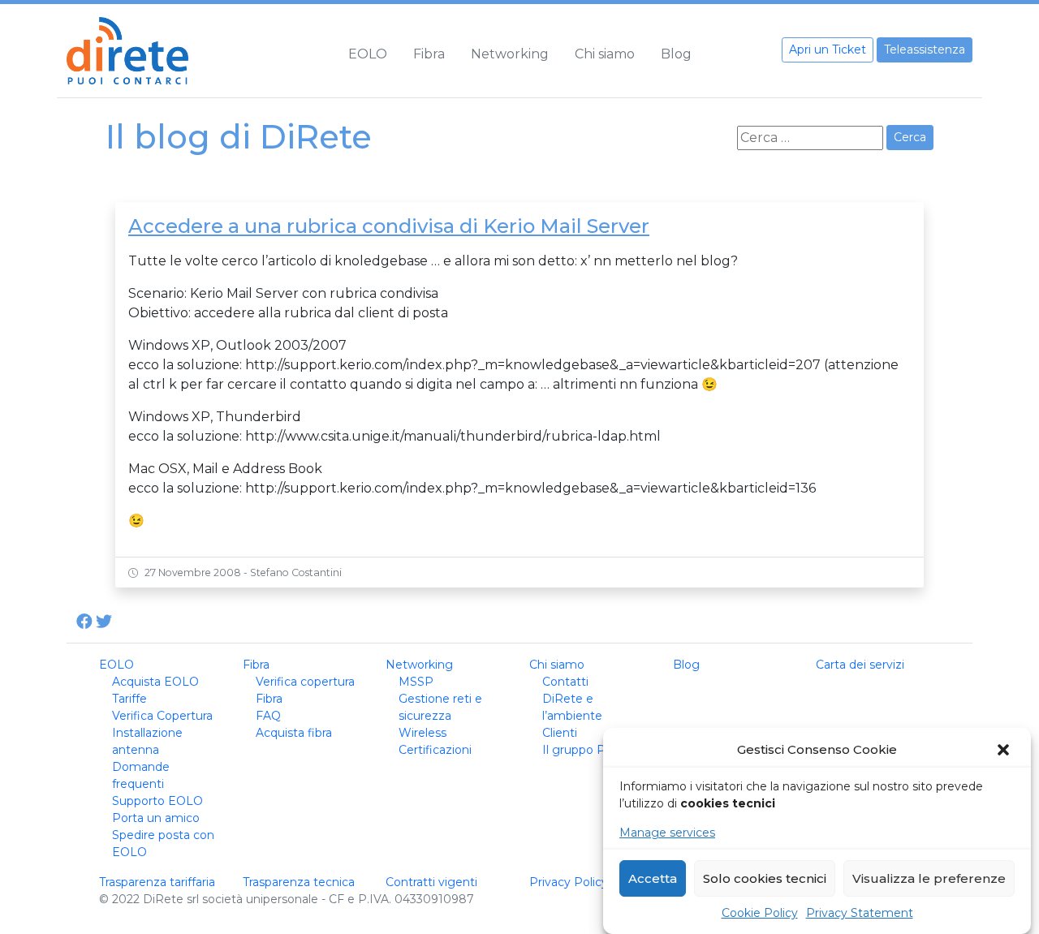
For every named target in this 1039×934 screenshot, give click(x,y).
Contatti (565, 681)
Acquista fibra (294, 732)
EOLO (367, 54)
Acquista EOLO (155, 681)
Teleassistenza (924, 49)
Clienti (559, 732)
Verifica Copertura (162, 715)
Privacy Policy (568, 882)
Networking (510, 54)
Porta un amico (156, 818)
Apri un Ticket (827, 49)
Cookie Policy (760, 913)
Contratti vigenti (431, 882)
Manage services (667, 832)
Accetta (652, 878)
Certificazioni (435, 749)
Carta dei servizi (860, 664)
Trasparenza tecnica (299, 882)
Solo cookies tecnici (764, 878)
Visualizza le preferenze (929, 878)
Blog (676, 54)
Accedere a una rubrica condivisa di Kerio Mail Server (388, 226)
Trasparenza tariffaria (157, 882)
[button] (1005, 750)
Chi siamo (605, 54)
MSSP (416, 681)
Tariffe (129, 698)
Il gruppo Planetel (593, 749)
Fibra (429, 54)
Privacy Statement (859, 913)
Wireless (422, 732)
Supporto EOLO (157, 801)
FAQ (268, 715)
